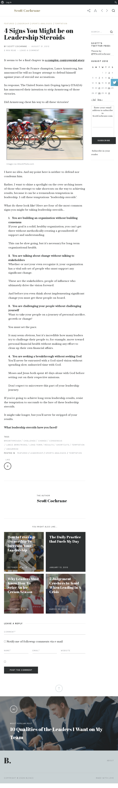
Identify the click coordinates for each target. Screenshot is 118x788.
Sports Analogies (42, 23)
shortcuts (62, 445)
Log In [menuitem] (9, 2)
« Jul (93, 99)
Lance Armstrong (16, 445)
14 (99, 83)
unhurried (12, 449)
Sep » (100, 99)
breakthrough (12, 441)
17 (109, 83)
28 (99, 93)
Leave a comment (29, 50)
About (110, 760)
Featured (9, 23)
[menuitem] (2, 2)
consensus (55, 441)
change (42, 441)
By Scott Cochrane (15, 46)
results (49, 445)
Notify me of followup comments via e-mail (35, 641)
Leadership (23, 23)
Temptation (61, 23)
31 (109, 93)
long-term (36, 445)
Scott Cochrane (52, 500)
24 (109, 88)
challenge (30, 441)
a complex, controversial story (64, 60)
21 (99, 88)
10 (109, 78)
